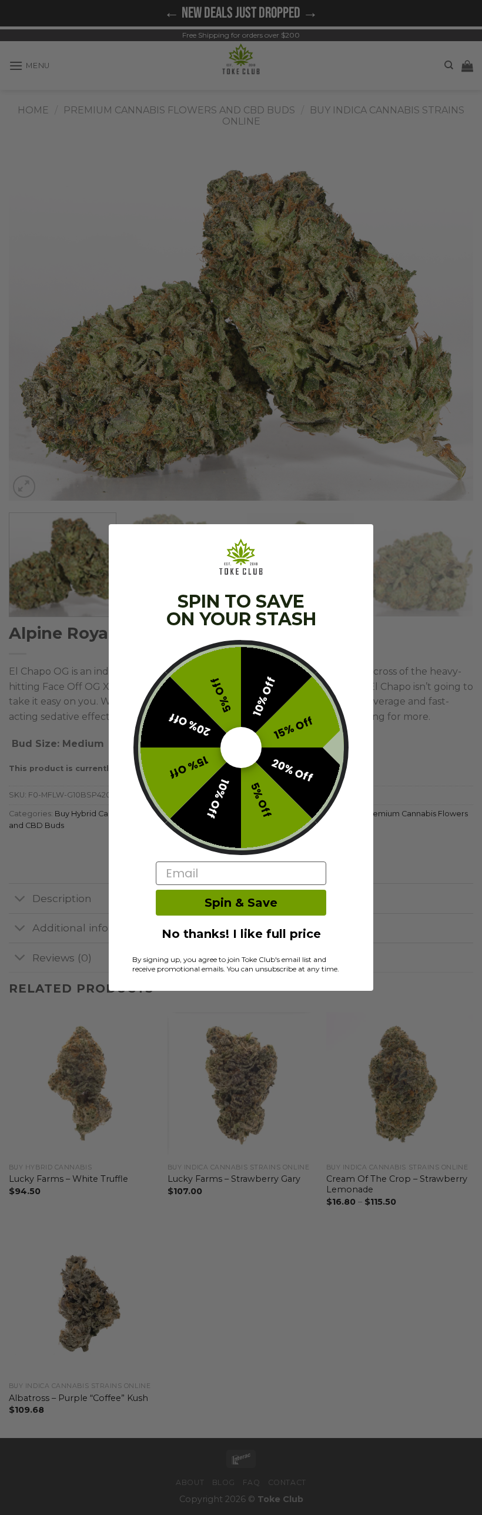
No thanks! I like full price (241, 934)
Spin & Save (241, 903)
